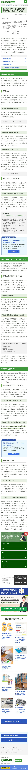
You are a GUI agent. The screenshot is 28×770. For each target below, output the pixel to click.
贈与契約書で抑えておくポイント (10, 61)
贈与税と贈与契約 (7, 58)
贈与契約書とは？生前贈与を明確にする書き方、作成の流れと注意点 (14, 241)
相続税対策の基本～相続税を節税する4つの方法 (7, 668)
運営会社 (15, 747)
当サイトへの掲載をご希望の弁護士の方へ (10, 752)
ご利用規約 (13, 749)
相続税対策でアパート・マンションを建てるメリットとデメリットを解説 (20, 710)
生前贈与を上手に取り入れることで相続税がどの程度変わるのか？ (7, 636)
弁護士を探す (6, 767)
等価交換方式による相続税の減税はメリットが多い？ (7, 711)
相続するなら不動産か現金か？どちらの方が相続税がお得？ (20, 693)
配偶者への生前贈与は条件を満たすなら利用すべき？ (7, 689)
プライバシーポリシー (5, 749)
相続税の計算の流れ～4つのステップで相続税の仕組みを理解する (20, 658)
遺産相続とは (23, 768)
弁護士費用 (14, 768)
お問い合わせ (19, 749)
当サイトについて (8, 747)
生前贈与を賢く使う (7, 64)
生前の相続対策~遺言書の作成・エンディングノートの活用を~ (13, 444)
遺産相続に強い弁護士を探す (12, 609)
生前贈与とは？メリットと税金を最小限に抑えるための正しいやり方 (20, 640)
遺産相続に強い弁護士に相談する (10, 67)
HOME (2, 747)
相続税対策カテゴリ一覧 (12, 721)
